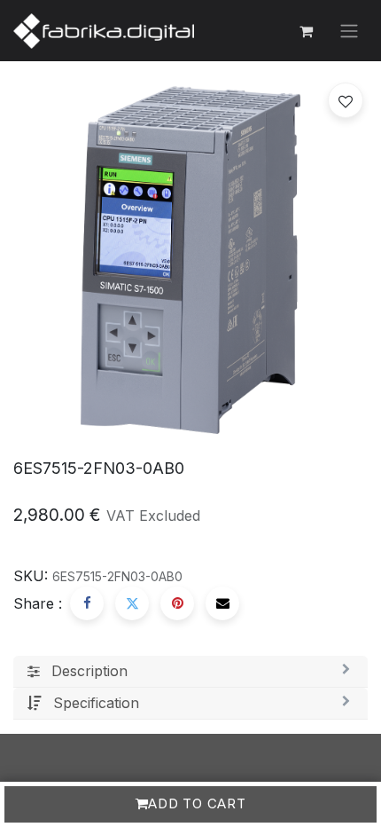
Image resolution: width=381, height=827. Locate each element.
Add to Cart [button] (196, 803)
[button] (345, 100)
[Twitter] (132, 603)
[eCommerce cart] (305, 31)
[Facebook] (87, 603)
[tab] (190, 672)
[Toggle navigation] (349, 31)
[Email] (222, 603)
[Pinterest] (177, 603)
